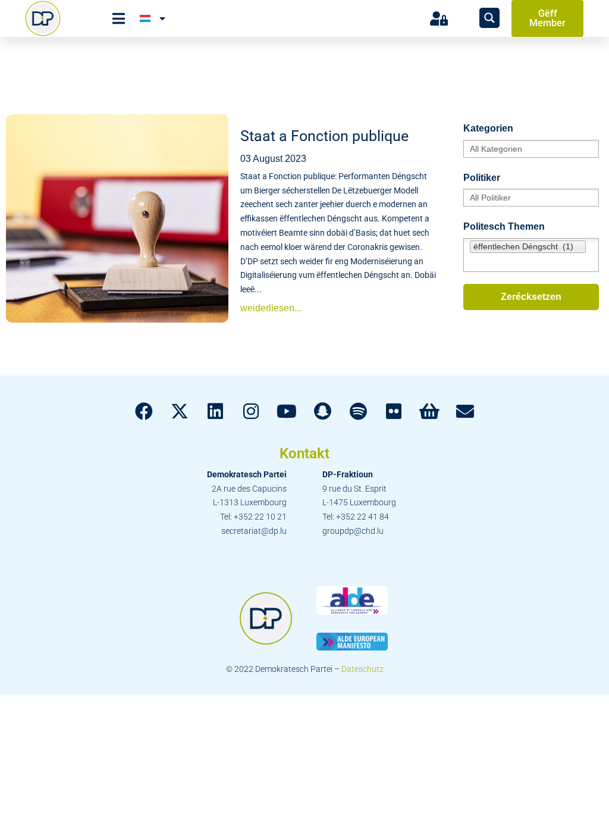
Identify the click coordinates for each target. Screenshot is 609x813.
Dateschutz (362, 669)
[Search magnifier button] (489, 18)
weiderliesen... (271, 308)
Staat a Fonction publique (324, 136)
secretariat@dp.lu (254, 531)
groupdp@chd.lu (353, 531)
